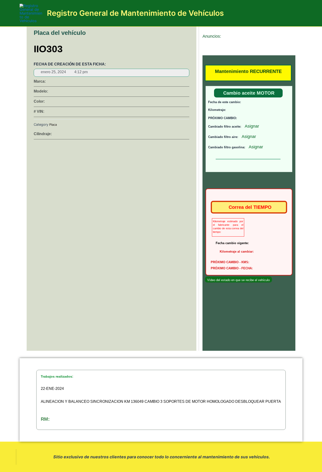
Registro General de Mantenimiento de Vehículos (135, 13)
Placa (53, 124)
